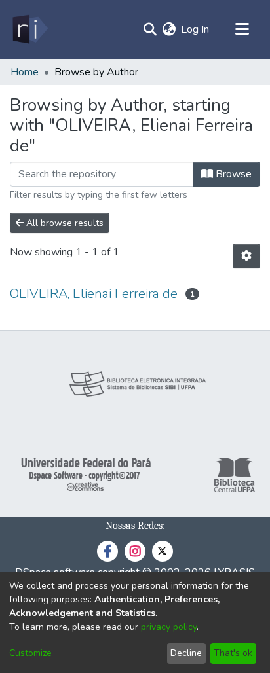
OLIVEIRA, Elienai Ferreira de (94, 293)
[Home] (29, 29)
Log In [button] (195, 29)
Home (24, 72)
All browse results (64, 223)
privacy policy (169, 627)
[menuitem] (169, 29)
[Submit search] (150, 29)
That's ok (233, 653)
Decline (186, 653)
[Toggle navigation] (241, 29)
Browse (232, 174)
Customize (30, 653)
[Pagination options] (246, 256)
